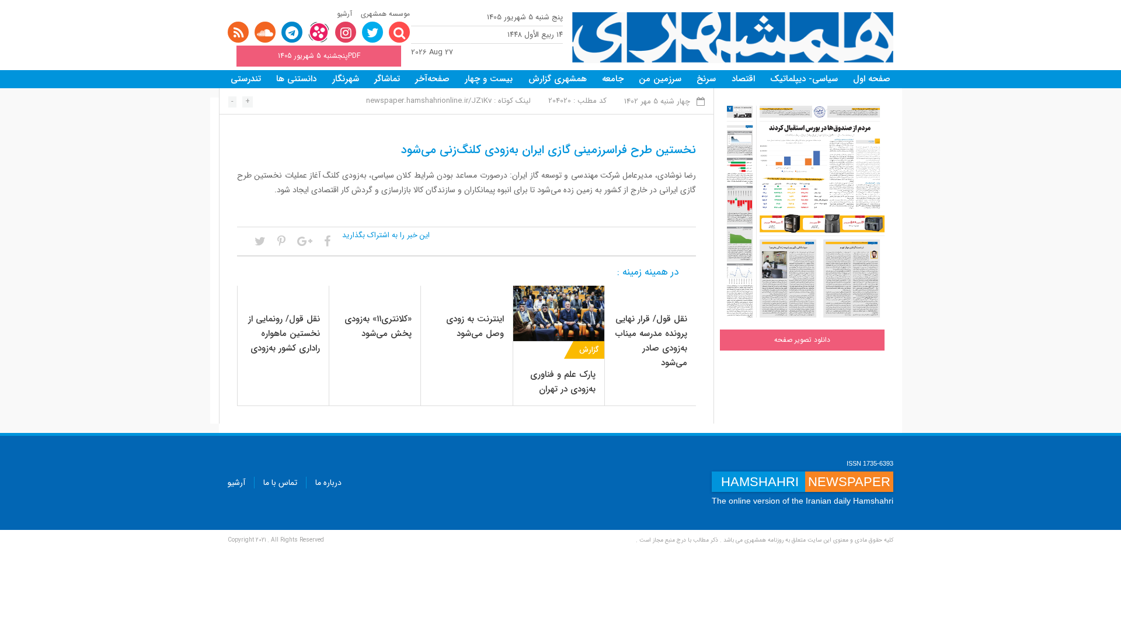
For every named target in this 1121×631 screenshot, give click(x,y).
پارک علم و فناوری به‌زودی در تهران (563, 381)
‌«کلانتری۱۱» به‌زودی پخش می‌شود (378, 326)
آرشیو (344, 13)
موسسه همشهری (385, 13)
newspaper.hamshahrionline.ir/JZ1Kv (429, 101)
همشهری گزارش (557, 79)
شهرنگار (345, 79)
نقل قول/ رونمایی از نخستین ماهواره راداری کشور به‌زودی (284, 333)
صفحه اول (871, 79)
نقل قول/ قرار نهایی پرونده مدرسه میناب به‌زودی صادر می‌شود (651, 341)
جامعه (613, 79)
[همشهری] (732, 37)
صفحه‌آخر (432, 79)
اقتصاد (743, 79)
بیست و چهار (489, 79)
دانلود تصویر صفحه (802, 339)
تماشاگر (387, 79)
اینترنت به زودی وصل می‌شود (475, 326)
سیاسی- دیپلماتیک (804, 79)
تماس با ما (280, 482)
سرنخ (706, 79)
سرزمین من (660, 79)
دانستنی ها (296, 79)
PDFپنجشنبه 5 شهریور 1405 (319, 55)
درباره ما (328, 482)
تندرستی (246, 79)
